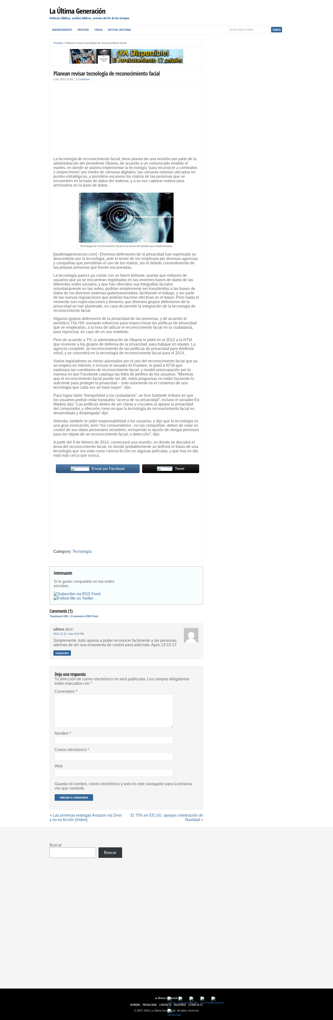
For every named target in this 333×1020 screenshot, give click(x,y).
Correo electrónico (72, 750)
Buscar (55, 845)
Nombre (63, 733)
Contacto (165, 1005)
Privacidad (150, 1005)
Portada (58, 42)
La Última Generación (77, 11)
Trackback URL (59, 616)
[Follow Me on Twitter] (73, 598)
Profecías (83, 29)
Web (59, 766)
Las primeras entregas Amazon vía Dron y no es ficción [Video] (85, 817)
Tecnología (81, 551)
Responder (62, 653)
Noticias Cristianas (119, 29)
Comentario (66, 691)
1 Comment (82, 79)
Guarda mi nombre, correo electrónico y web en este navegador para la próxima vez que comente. (123, 786)
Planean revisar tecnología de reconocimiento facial (106, 73)
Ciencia (98, 29)
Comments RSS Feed (84, 616)
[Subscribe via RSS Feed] (77, 594)
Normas (135, 1005)
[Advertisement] (126, 121)
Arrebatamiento (62, 29)
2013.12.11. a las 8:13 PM (68, 633)
